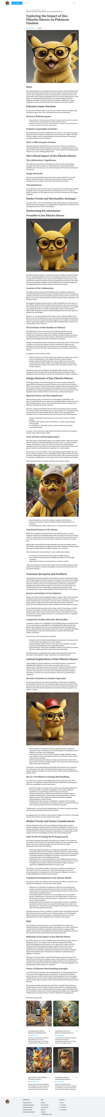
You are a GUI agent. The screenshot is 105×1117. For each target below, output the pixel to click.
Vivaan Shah (31, 28)
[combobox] (49, 3)
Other (43, 10)
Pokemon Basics (35, 10)
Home (28, 10)
